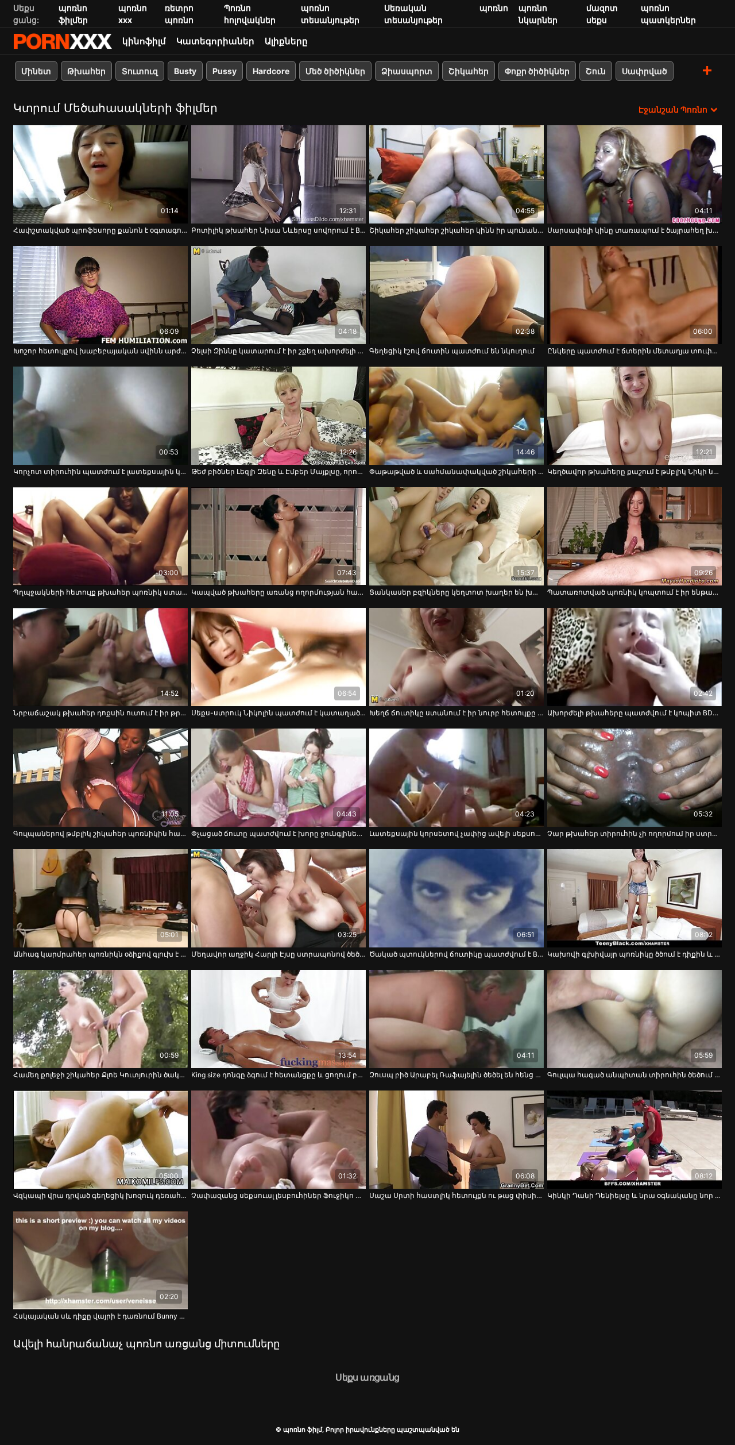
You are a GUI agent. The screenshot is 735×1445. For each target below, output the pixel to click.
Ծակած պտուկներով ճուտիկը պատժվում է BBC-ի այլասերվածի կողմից (456, 954)
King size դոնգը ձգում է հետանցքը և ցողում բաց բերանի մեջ (278, 1074)
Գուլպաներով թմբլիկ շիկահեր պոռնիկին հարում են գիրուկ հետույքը (100, 833)
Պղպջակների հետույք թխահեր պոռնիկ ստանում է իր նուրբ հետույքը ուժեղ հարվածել (100, 592)
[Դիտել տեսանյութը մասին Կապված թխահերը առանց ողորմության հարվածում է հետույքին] (278, 536)
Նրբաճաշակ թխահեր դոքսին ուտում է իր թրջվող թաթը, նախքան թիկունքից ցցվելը (100, 712)
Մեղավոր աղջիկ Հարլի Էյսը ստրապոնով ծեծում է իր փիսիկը (278, 954)
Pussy (224, 71)
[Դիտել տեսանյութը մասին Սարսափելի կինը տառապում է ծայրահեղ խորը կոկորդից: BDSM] (634, 174)
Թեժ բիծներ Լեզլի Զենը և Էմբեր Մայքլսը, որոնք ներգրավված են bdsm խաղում (278, 471)
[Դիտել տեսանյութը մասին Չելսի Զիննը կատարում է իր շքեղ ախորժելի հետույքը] (278, 295)
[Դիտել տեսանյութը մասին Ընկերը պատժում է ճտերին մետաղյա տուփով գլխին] (634, 295)
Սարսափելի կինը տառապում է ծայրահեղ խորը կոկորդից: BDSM (634, 230)
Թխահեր (86, 71)
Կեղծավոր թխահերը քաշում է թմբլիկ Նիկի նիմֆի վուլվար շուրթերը (634, 471)
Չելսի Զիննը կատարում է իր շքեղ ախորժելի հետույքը (278, 350)
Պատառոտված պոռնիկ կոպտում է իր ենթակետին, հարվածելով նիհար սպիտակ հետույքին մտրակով (634, 592)
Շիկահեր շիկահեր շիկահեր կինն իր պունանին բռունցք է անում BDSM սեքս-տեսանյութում (456, 230)
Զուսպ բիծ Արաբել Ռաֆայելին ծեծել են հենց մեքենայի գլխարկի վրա (456, 1074)
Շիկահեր (468, 71)
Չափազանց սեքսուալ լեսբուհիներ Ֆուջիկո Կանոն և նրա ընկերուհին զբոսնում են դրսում (278, 1195)
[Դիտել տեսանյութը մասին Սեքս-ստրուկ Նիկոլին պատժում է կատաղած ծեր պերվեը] (278, 657)
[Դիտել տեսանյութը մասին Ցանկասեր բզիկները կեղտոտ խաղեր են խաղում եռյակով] (456, 536)
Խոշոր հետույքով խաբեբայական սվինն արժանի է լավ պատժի (100, 350)
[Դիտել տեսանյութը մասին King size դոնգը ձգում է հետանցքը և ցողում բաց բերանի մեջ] (278, 1019)
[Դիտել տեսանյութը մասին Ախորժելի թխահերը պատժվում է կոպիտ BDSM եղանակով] (634, 657)
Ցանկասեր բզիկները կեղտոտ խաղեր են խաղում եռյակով (456, 592)
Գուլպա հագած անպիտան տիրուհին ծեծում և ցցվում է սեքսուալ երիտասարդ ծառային (634, 1074)
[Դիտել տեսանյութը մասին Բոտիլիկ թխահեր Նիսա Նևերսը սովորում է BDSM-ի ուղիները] (278, 174)
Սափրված (644, 71)
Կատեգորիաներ (215, 41)
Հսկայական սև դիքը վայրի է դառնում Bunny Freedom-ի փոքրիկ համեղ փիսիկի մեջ (100, 1316)
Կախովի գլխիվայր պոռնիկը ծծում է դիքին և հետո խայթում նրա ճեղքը (634, 954)
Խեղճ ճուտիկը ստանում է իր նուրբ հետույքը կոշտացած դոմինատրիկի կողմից (456, 712)
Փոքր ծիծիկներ (537, 71)
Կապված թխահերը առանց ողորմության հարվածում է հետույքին (278, 592)
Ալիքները (286, 41)
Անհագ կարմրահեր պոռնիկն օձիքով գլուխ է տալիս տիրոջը (100, 954)
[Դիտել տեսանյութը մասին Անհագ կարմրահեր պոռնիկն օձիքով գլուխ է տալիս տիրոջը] (100, 898)
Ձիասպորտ (406, 71)
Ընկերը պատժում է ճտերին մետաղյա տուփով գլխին (634, 350)
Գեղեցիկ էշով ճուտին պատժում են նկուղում (452, 350)
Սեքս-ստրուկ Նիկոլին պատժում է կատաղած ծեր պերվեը (278, 712)
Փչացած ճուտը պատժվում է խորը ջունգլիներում (278, 833)
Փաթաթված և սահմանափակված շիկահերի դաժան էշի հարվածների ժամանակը (456, 471)
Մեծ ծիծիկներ (335, 71)
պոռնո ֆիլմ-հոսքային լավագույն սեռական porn (62, 41)
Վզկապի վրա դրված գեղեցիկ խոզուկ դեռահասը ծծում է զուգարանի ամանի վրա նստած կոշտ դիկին (100, 1195)
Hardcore (271, 71)
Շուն (596, 71)
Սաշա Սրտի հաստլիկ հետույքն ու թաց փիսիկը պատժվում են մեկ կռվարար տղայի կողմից (456, 1195)
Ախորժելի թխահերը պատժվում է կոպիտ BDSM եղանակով (634, 712)
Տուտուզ (140, 71)
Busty (185, 71)
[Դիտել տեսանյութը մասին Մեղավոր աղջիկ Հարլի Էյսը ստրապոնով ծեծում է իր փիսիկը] (278, 898)
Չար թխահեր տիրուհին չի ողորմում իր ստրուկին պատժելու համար (634, 833)
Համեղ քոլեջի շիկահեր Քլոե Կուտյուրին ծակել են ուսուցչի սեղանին (100, 1074)
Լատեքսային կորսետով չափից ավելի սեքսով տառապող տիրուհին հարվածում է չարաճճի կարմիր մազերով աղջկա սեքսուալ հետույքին (456, 833)
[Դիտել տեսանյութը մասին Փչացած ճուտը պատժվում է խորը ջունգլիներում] (278, 778)
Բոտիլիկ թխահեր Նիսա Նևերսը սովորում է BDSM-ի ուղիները (278, 230)
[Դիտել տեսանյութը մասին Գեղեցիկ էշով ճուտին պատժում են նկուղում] (456, 295)
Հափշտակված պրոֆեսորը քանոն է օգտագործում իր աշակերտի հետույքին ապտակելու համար (100, 230)
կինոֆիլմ (144, 41)
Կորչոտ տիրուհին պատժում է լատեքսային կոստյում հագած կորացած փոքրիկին (100, 471)
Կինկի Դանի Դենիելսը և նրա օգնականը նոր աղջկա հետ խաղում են (634, 1195)
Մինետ (36, 71)
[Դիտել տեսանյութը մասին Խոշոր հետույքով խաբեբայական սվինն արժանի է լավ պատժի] (100, 295)
